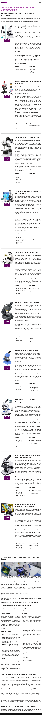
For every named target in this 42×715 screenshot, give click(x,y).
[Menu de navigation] (40, 2)
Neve (2, 713)
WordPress (10, 713)
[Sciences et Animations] (4, 2)
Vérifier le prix (7, 40)
